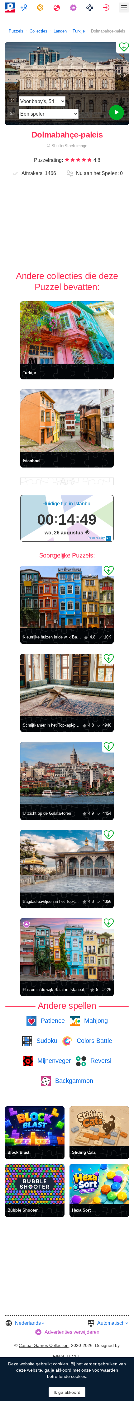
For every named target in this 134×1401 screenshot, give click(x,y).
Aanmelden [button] (107, 7)
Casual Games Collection (44, 1345)
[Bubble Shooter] (35, 1184)
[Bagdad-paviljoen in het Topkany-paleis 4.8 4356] (67, 861)
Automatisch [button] (111, 1323)
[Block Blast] (35, 1126)
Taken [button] (40, 7)
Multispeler (24, 7)
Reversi (100, 1060)
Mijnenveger (53, 1060)
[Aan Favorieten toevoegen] (122, 47)
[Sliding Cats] (99, 1126)
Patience (52, 1020)
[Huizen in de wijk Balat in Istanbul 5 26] (67, 949)
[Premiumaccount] (74, 7)
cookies (60, 1363)
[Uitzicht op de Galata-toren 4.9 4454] (67, 773)
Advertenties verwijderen (72, 1332)
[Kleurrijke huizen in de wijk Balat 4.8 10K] (67, 597)
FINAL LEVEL (66, 1356)
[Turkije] (67, 332)
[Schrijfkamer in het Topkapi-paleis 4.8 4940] (67, 685)
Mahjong (95, 1020)
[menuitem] (24, 7)
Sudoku (46, 1040)
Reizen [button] (57, 7)
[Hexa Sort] (99, 1184)
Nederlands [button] (28, 1323)
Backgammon (73, 1080)
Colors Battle (93, 1040)
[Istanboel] (67, 420)
